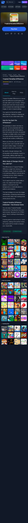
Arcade (11, 6)
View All (25, 280)
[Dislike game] (11, 33)
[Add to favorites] (15, 33)
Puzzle (18, 6)
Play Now (14, 29)
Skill (19, 74)
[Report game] (22, 33)
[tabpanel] (14, 165)
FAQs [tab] (21, 92)
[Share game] (18, 33)
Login (19, 2)
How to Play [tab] (14, 92)
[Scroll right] (27, 6)
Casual (4, 6)
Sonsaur (5, 74)
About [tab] (6, 92)
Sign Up (24, 2)
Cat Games (5, 76)
